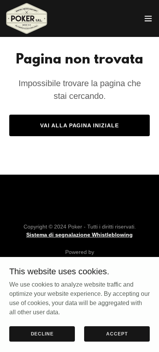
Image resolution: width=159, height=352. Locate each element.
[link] (26, 18)
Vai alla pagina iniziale (79, 125)
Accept (116, 333)
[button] (148, 18)
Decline (42, 333)
